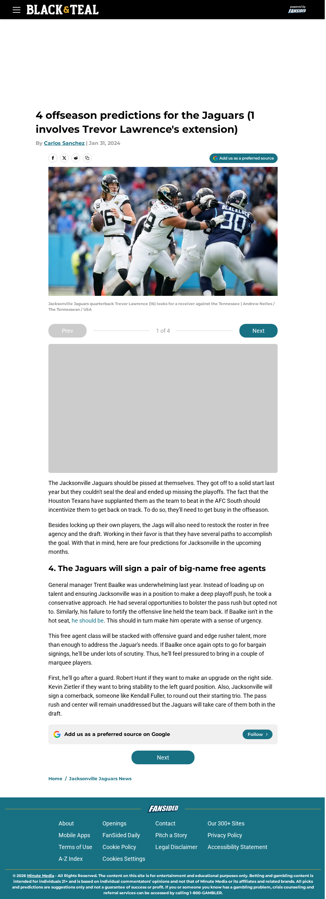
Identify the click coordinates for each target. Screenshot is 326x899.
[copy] (87, 157)
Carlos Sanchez (64, 143)
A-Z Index (71, 858)
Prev (67, 330)
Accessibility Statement (237, 847)
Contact (165, 823)
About (66, 823)
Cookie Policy (119, 847)
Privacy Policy (225, 835)
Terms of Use (75, 847)
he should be (88, 620)
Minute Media (40, 875)
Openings (114, 823)
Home (55, 778)
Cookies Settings (124, 858)
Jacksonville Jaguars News (100, 778)
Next (258, 330)
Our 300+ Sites (226, 823)
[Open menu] (16, 9)
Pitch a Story (171, 835)
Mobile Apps (74, 835)
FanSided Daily (121, 835)
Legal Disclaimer (176, 847)
